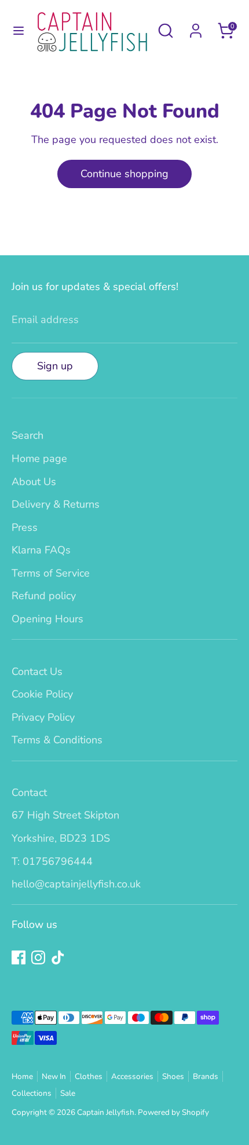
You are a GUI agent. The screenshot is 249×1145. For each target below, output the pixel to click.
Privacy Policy (43, 717)
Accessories (132, 1076)
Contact (29, 792)
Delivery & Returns (56, 504)
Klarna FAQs (41, 550)
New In (54, 1076)
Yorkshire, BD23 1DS (61, 838)
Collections (32, 1093)
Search (27, 435)
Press (25, 527)
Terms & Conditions (57, 740)
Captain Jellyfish (105, 1112)
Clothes (88, 1076)
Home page (39, 458)
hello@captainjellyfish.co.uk (76, 884)
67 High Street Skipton (65, 815)
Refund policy (44, 596)
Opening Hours (47, 619)
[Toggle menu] (18, 31)
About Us (34, 482)
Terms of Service (51, 573)
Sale (67, 1093)
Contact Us (37, 671)
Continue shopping (124, 174)
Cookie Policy (42, 694)
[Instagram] (38, 957)
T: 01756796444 (52, 861)
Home (22, 1076)
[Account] (195, 27)
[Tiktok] (58, 957)
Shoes (173, 1076)
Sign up (55, 366)
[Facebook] (18, 957)
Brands (205, 1076)
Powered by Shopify (173, 1112)
